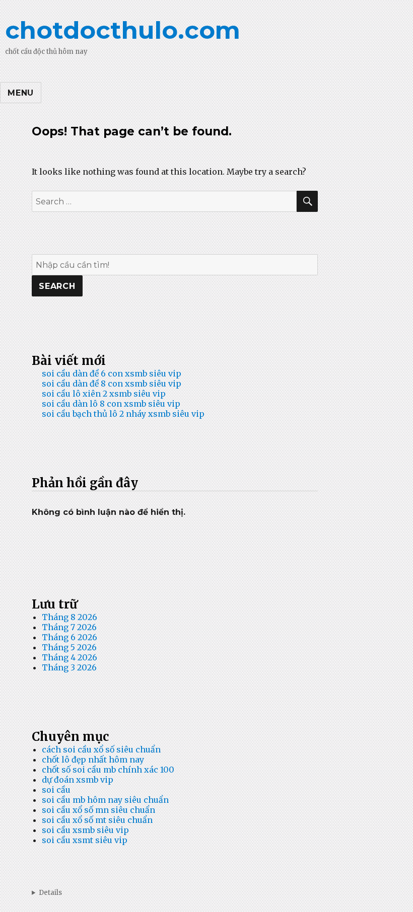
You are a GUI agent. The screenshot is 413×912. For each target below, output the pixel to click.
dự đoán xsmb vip (77, 780)
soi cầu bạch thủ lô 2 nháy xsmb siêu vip (123, 414)
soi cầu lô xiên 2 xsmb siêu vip (104, 394)
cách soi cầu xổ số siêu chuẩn (101, 749)
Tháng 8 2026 (69, 617)
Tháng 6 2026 (69, 637)
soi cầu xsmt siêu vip (84, 840)
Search (57, 286)
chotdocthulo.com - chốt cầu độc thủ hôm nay (206, 892)
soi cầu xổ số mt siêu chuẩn (97, 820)
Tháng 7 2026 (69, 627)
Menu (21, 93)
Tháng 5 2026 (69, 647)
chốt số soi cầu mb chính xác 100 (108, 770)
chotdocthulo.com (122, 30)
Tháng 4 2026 (69, 657)
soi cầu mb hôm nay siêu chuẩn (105, 800)
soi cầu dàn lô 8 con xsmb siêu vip (111, 404)
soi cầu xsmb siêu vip (85, 830)
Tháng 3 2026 (69, 667)
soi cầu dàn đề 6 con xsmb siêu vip (111, 373)
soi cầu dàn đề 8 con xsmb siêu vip (111, 383)
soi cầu (56, 790)
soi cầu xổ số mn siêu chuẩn (98, 810)
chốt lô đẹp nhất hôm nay (93, 759)
